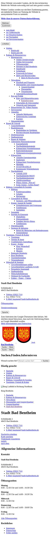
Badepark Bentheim (19, 253)
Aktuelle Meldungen (24, 114)
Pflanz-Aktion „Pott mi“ (25, 183)
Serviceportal (16, 110)
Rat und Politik (17, 96)
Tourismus (15, 237)
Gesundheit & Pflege (19, 198)
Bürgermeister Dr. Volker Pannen (24, 107)
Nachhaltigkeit (17, 171)
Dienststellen (26, 89)
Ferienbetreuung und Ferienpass (29, 205)
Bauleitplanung (17, 128)
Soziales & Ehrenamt (19, 214)
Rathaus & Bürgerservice (16, 55)
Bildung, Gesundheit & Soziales (19, 187)
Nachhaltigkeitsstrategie (25, 146)
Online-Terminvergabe (25, 60)
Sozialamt (15, 212)
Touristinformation (18, 258)
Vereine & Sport (17, 239)
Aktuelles (15, 112)
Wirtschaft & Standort (14, 262)
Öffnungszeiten (22, 64)
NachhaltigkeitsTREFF (25, 176)
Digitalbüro (20, 217)
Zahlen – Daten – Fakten (21, 278)
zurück (3, 441)
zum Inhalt (10, 30)
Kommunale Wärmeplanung (27, 169)
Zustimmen (6, 26)
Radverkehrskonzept (24, 151)
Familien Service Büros (25, 221)
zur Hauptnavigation (14, 35)
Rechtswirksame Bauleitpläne (28, 132)
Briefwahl (15, 50)
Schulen (19, 194)
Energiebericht (22, 144)
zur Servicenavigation (14, 39)
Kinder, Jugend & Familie (21, 203)
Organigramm (26, 91)
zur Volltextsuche (13, 32)
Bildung (14, 189)
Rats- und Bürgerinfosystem (27, 98)
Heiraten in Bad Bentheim (26, 66)
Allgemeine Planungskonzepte (23, 142)
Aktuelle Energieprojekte (26, 157)
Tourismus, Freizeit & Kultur (17, 235)
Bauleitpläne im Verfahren (26, 130)
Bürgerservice (16, 57)
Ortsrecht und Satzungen (26, 105)
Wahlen (9, 48)
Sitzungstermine (17, 121)
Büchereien (20, 196)
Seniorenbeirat (22, 233)
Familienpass (21, 208)
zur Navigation (12, 37)
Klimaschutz (16, 155)
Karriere (19, 119)
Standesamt (20, 69)
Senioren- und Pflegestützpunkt (28, 201)
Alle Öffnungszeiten (9, 518)
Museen (19, 251)
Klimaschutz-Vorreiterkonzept (28, 148)
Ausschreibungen (18, 126)
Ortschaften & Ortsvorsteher (27, 103)
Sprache (5, 312)
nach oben (5, 443)
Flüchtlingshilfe (17, 226)
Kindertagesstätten (23, 192)
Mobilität (19, 164)
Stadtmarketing (17, 271)
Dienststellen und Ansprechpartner (30, 85)
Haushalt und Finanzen (25, 82)
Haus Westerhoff (23, 246)
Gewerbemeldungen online (22, 265)
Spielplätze (20, 210)
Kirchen (19, 249)
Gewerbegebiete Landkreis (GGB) (25, 267)
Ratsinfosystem (27, 101)
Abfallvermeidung (23, 180)
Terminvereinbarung (9, 308)
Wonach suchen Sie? (9, 361)
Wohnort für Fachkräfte (20, 276)
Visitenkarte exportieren (10, 439)
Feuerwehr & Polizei (24, 73)
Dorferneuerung (17, 135)
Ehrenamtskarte (22, 219)
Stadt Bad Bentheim (14, 406)
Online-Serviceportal (24, 62)
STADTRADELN (23, 167)
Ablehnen (5, 23)
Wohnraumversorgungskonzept (28, 153)
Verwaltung (15, 80)
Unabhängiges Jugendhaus (21, 242)
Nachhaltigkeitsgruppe (25, 178)
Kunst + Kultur (17, 244)
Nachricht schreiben (9, 434)
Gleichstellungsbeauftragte (26, 94)
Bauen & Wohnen (18, 139)
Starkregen (20, 160)
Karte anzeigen (7, 437)
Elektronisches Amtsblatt (26, 116)
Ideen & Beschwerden (30, 78)
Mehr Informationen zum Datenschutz (16, 323)
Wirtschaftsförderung (19, 274)
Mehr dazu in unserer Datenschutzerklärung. (20, 18)
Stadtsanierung (17, 137)
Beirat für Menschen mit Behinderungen (32, 230)
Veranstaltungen (17, 260)
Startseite (9, 395)
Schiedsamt (20, 71)
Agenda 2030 (21, 173)
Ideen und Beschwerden (25, 76)
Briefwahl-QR (17, 53)
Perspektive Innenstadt (20, 269)
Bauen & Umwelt (13, 123)
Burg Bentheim (17, 255)
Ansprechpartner (27, 87)
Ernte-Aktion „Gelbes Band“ (27, 185)
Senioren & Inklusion (19, 228)
